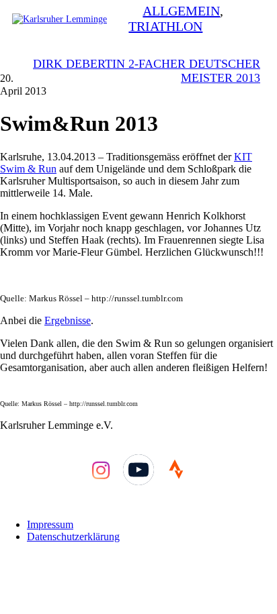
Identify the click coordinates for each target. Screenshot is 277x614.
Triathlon (165, 26)
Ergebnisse (67, 320)
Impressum (50, 524)
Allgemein (181, 10)
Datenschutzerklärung (73, 536)
